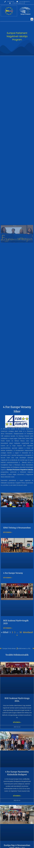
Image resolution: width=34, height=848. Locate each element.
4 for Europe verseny (13, 573)
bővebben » (17, 722)
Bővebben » (7, 532)
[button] (32, 19)
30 (20, 632)
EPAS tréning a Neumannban (17, 527)
